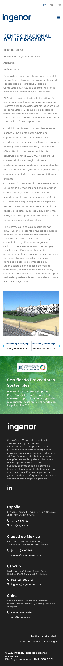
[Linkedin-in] (9, 488)
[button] (58, 17)
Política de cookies (30, 641)
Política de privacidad (43, 636)
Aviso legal (50, 641)
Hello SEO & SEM (44, 659)
